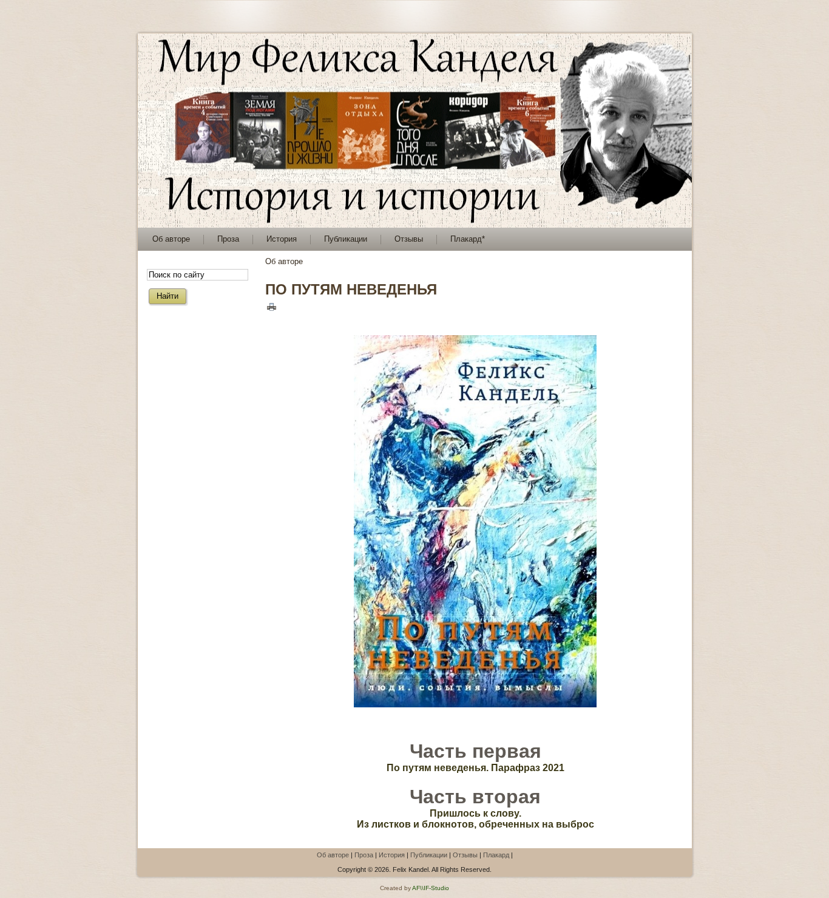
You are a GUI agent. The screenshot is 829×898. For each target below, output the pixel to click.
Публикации (428, 855)
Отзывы (465, 855)
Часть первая (475, 751)
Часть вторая (475, 797)
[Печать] (271, 306)
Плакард (496, 855)
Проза (363, 855)
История (392, 855)
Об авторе (333, 855)
